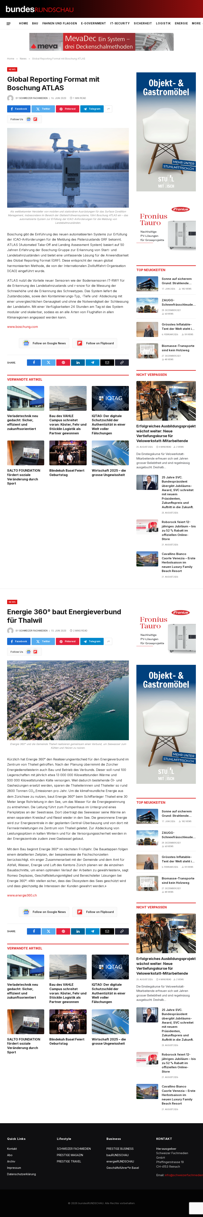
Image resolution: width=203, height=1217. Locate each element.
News (12, 69)
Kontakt (12, 1148)
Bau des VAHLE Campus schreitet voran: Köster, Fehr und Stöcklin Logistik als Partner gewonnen (67, 424)
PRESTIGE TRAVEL (69, 1161)
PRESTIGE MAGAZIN (70, 1155)
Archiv (11, 1161)
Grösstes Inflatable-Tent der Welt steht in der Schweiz (177, 326)
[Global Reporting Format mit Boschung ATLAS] (68, 167)
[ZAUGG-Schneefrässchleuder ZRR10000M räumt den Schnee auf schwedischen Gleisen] (147, 305)
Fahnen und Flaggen (59, 23)
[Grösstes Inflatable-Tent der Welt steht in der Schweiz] (147, 329)
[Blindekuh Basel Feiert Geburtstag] (67, 453)
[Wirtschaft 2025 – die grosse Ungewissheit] (110, 453)
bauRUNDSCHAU (117, 1155)
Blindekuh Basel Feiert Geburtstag (66, 472)
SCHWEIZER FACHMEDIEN (74, 1148)
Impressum (14, 1167)
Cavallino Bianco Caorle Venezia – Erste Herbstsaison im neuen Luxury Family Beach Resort (178, 562)
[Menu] (9, 23)
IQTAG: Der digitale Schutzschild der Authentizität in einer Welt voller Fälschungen (108, 424)
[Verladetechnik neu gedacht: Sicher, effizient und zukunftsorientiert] (25, 398)
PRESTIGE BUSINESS (120, 1148)
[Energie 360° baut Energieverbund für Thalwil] (68, 700)
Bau (35, 23)
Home (23, 23)
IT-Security (120, 23)
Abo (9, 1155)
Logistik (163, 23)
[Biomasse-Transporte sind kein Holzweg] (147, 350)
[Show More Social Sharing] (108, 108)
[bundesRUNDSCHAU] (39, 9)
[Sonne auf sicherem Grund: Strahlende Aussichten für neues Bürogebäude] (147, 283)
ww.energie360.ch (23, 895)
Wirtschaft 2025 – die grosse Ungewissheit (109, 472)
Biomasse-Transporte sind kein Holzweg (178, 348)
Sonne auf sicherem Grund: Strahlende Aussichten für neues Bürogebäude (178, 281)
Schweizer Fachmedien (33, 98)
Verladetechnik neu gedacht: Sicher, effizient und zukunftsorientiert (22, 422)
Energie (181, 23)
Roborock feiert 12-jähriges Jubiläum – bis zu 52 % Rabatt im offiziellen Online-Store (179, 530)
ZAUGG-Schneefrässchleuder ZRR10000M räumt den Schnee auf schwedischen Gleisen (179, 302)
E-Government (93, 23)
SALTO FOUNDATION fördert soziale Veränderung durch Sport (23, 476)
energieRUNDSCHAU (120, 1161)
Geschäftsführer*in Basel (122, 1167)
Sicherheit (143, 23)
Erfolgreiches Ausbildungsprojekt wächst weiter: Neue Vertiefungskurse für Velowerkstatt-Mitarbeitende (166, 433)
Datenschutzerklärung (21, 1174)
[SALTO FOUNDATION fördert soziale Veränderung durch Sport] (25, 453)
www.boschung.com (22, 327)
